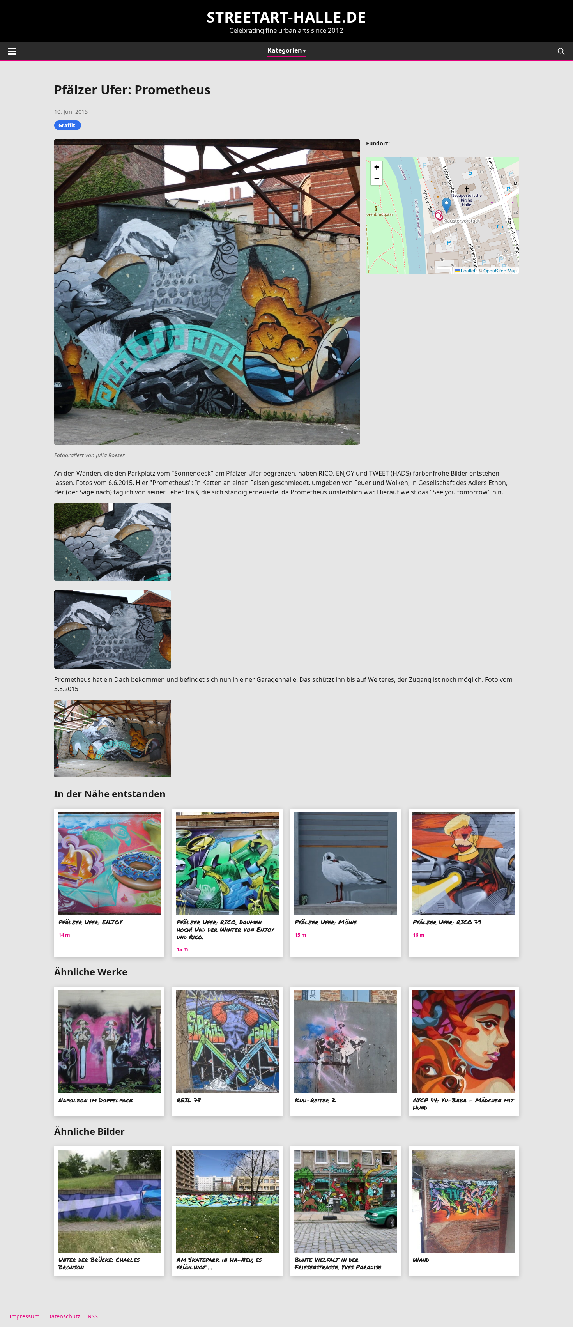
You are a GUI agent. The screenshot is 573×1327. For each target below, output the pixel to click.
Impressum (24, 1316)
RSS (93, 1316)
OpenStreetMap (500, 270)
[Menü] (12, 51)
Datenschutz (63, 1316)
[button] (446, 206)
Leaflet (467, 270)
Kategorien (284, 50)
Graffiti (67, 125)
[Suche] (561, 51)
